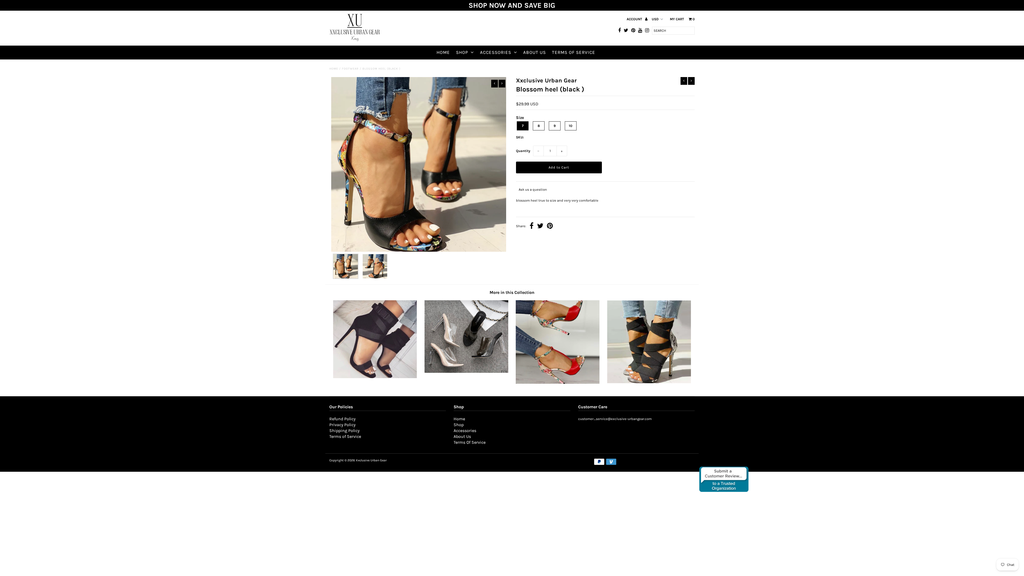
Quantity (523, 151)
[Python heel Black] (649, 382)
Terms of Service (345, 436)
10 (570, 126)
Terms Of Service (573, 52)
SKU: (520, 137)
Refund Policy (342, 418)
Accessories (495, 52)
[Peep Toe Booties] (375, 377)
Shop (462, 52)
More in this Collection (512, 292)
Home (443, 52)
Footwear (350, 68)
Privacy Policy (342, 424)
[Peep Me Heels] (466, 372)
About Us (534, 52)
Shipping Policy (344, 430)
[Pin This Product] (550, 226)
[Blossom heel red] (557, 383)
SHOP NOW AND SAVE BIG (512, 5)
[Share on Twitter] (540, 226)
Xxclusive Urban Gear (371, 460)
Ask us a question (533, 189)
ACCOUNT (635, 19)
